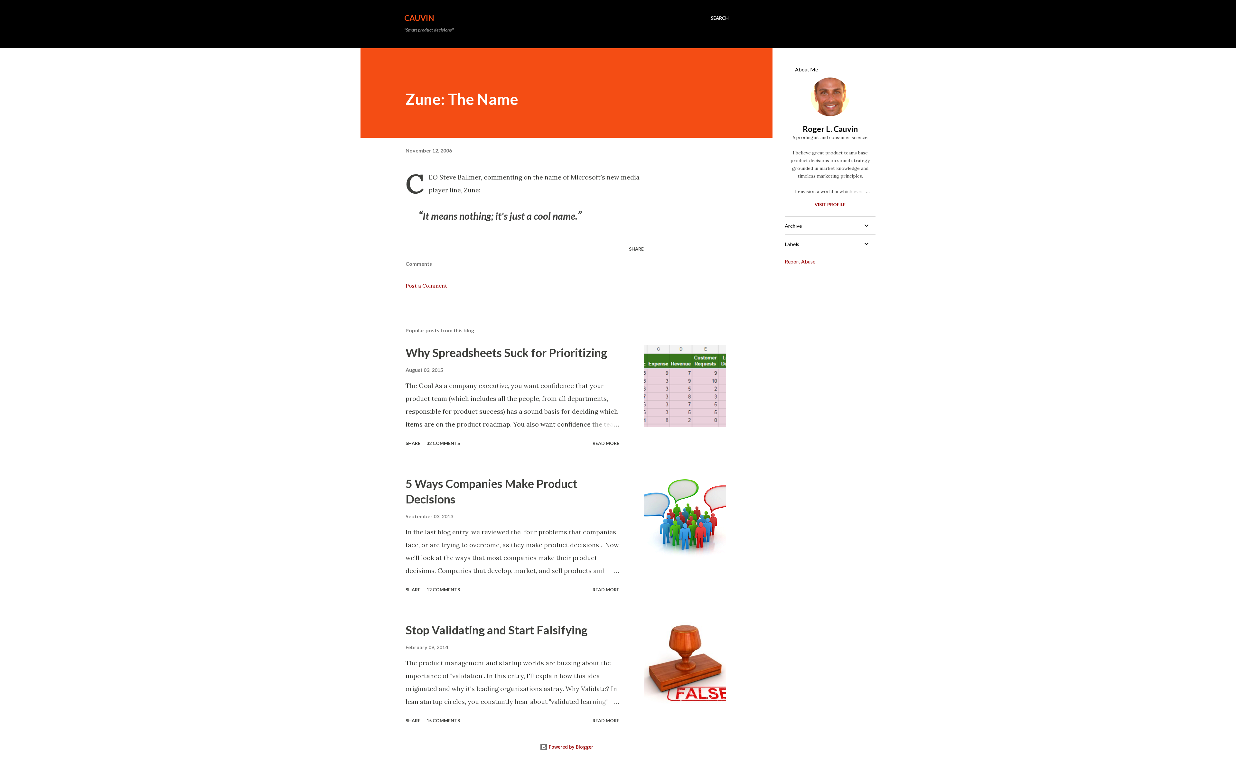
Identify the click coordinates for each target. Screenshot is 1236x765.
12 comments (443, 589)
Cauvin (419, 18)
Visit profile (830, 204)
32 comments (443, 443)
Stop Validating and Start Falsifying (496, 630)
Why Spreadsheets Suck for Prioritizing (506, 353)
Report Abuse (800, 261)
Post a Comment (426, 285)
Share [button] (636, 249)
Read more (606, 443)
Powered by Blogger (570, 747)
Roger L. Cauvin (830, 129)
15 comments (443, 720)
